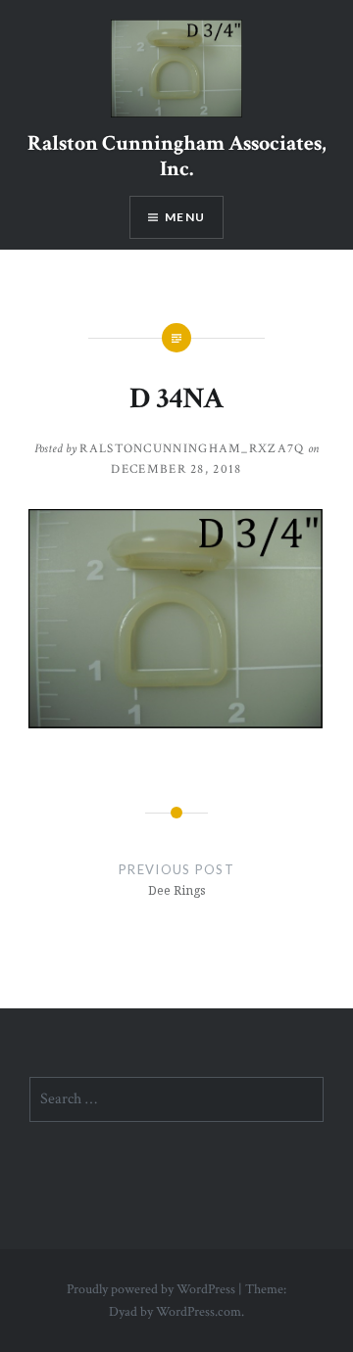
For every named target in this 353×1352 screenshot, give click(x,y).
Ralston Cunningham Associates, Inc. (177, 156)
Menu (185, 217)
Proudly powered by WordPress (151, 1289)
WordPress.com (198, 1312)
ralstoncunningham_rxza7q (191, 449)
